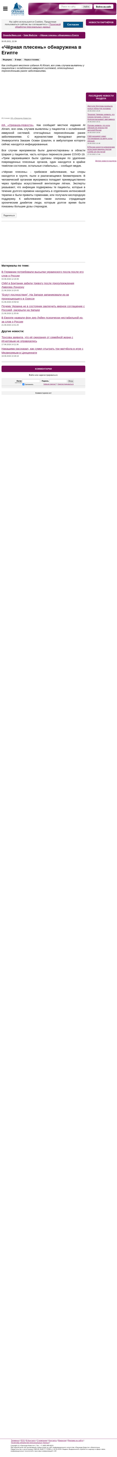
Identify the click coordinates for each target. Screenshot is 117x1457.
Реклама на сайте (75, 1440)
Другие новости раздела (105, 161)
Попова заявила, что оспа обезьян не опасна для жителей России (98, 127)
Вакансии (62, 1440)
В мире (18, 60)
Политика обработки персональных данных (30, 1443)
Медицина (7, 60)
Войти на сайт (103, 6)
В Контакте (31, 1440)
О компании (42, 1440)
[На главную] (18, 9)
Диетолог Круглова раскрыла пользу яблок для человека (100, 107)
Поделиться (9, 215)
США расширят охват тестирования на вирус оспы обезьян (99, 138)
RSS (23, 1440)
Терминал (15, 1440)
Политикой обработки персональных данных (38, 25)
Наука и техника (31, 60)
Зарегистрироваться (66, 384)
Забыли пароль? (49, 384)
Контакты (53, 1440)
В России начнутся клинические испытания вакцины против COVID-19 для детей (101, 149)
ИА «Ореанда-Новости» (21, 118)
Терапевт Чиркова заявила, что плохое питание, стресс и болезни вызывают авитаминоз (101, 116)
